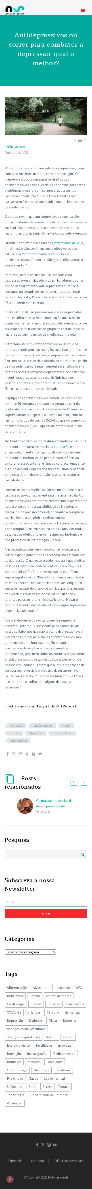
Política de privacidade (68, 1161)
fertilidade (44, 1045)
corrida (14, 733)
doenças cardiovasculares (26, 1029)
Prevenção (15, 1078)
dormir (51, 1037)
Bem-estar (15, 996)
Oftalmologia (17, 1070)
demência (72, 1012)
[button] (74, 782)
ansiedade (16, 726)
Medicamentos (64, 1053)
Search (82, 854)
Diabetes (36, 1020)
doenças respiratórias (23, 1037)
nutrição (34, 1062)
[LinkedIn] (33, 754)
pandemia (63, 1070)
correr (66, 726)
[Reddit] (40, 754)
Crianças (34, 1012)
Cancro (34, 996)
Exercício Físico (63, 733)
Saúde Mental (15, 147)
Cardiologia (16, 1004)
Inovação (14, 1053)
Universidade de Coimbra (49, 1095)
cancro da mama (58, 996)
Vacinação (14, 1103)
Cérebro (53, 1012)
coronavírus (75, 1004)
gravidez (64, 1045)
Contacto (37, 1161)
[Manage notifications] (9, 1179)
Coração (54, 1004)
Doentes (69, 1020)
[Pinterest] (20, 754)
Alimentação (17, 987)
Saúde (33, 1078)
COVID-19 (14, 1012)
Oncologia (41, 1070)
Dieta (53, 1020)
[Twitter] (14, 754)
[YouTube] (54, 1145)
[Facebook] (7, 754)
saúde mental (18, 741)
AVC (79, 987)
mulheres (14, 1062)
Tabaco (63, 1086)
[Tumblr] (27, 754)
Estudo (68, 1037)
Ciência (36, 1004)
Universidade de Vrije (67, 243)
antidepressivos (43, 726)
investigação (37, 1053)
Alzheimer (41, 987)
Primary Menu (83, 10)
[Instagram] (49, 1145)
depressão (61, 446)
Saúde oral (15, 1086)
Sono (33, 1086)
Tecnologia (15, 1095)
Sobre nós (15, 1161)
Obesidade (55, 1062)
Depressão (36, 733)
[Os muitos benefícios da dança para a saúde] (26, 806)
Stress (47, 1086)
